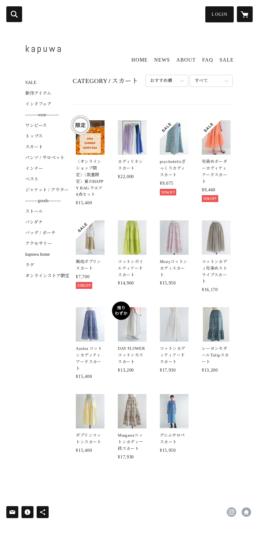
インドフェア (38, 104)
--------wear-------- (42, 115)
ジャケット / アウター (47, 190)
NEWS (162, 60)
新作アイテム (38, 93)
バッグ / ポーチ (40, 233)
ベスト (32, 179)
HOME (139, 60)
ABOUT (186, 60)
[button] (219, 14)
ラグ (29, 265)
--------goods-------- (43, 201)
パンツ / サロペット (44, 158)
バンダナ (34, 222)
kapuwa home (37, 254)
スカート (34, 147)
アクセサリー (38, 244)
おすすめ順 (161, 80)
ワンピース (36, 125)
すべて (201, 80)
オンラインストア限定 (47, 276)
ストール (34, 211)
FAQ (207, 60)
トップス (34, 136)
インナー (34, 168)
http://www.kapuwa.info (246, 512)
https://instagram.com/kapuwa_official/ (231, 512)
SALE (31, 83)
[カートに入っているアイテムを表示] (245, 14)
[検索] (14, 14)
